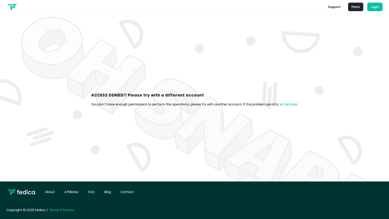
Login (375, 7)
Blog (107, 192)
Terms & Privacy (61, 210)
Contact (127, 192)
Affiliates (71, 192)
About (50, 192)
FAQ (91, 192)
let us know (288, 104)
